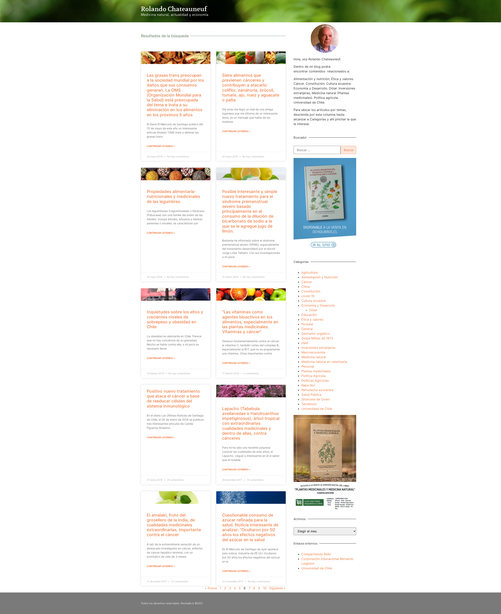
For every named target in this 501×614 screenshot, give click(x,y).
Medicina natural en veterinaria (324, 362)
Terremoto (309, 404)
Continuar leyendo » (161, 146)
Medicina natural (313, 357)
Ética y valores (312, 319)
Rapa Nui (308, 385)
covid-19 (307, 296)
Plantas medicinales (316, 371)
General (307, 329)
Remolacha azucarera (317, 390)
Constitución (310, 291)
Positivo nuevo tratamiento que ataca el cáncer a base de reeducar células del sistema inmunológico (173, 398)
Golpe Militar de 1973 (317, 338)
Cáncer (306, 282)
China (305, 287)
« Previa (211, 588)
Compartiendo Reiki (316, 554)
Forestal (307, 324)
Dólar (313, 310)
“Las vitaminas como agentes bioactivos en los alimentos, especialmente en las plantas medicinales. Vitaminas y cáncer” (250, 321)
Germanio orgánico (315, 333)
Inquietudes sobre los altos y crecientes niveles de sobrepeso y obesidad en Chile (175, 319)
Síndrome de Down (315, 399)
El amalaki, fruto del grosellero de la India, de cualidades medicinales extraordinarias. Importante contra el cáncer (174, 525)
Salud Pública (311, 395)
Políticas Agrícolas (315, 380)
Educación (309, 315)
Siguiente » (277, 588)
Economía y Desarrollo (318, 305)
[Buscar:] (317, 150)
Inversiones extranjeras (318, 348)
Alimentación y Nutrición (319, 277)
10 (264, 588)
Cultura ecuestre (313, 301)
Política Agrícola (313, 376)
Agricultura (309, 272)
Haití (304, 343)
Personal (307, 366)
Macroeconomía (313, 352)
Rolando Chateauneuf (174, 9)
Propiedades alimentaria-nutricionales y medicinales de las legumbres (173, 196)
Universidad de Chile (316, 409)
